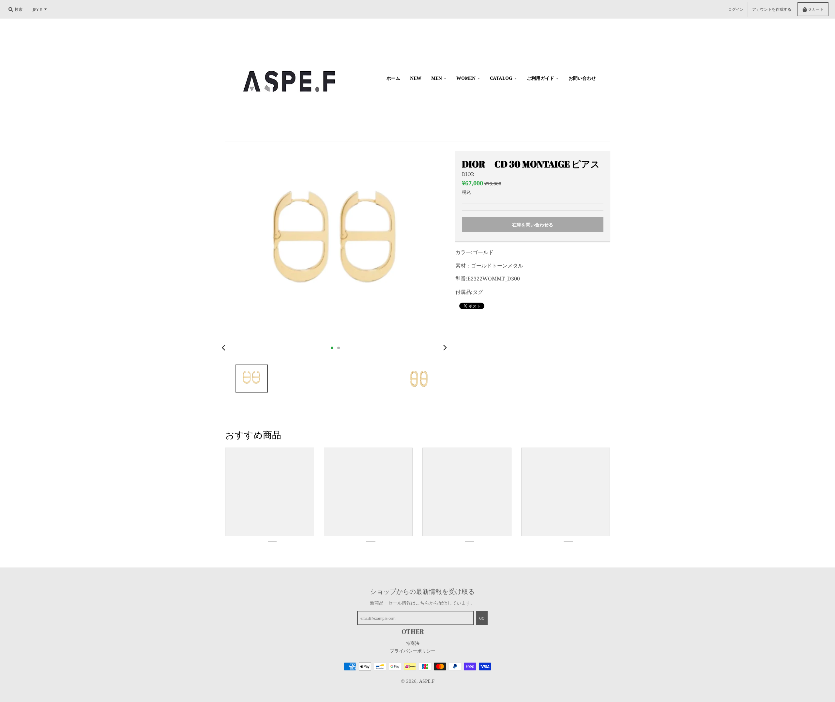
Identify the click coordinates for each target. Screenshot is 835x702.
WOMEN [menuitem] (466, 78)
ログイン (736, 9)
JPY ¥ (37, 9)
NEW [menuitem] (415, 78)
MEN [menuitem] (436, 78)
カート (816, 9)
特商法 (412, 643)
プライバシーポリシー (412, 651)
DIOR (468, 174)
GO (481, 618)
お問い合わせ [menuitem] (582, 78)
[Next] (445, 348)
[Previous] (224, 348)
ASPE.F (426, 681)
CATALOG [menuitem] (501, 78)
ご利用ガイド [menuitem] (540, 78)
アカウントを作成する (771, 9)
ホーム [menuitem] (393, 78)
